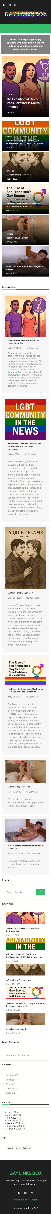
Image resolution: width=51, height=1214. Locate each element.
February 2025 (14, 1126)
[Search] (40, 892)
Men (18, 1148)
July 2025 (12, 1112)
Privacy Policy (20, 1199)
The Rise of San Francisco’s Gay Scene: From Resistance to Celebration (23, 204)
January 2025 (14, 1128)
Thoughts (13, 95)
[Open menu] (25, 28)
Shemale (26, 1148)
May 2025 (12, 1117)
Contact (34, 1199)
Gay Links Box (25, 1173)
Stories (10, 171)
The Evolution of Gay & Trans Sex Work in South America (23, 102)
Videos (10, 234)
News (9, 137)
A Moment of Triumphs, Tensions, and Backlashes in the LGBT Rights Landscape (24, 446)
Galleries (10, 1075)
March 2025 (13, 1123)
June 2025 (12, 1115)
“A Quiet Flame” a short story (18, 174)
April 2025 (12, 1120)
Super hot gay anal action (16, 237)
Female (10, 1148)
